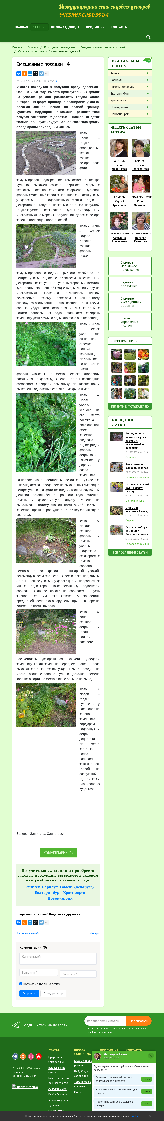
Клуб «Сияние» (57, 1094)
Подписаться (139, 1021)
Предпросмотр (53, 993)
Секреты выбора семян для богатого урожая (136, 530)
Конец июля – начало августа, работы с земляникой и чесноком (136, 441)
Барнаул (50, 886)
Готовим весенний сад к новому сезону (137, 487)
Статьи (39, 27)
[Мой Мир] (30, 73)
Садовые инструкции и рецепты (131, 302)
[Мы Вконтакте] (15, 1056)
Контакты (119, 27)
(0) (56, 81)
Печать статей (56, 1111)
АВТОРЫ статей (57, 1088)
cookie (135, 1116)
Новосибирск (119, 114)
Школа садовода (65, 27)
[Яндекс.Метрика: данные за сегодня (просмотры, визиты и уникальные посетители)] (25, 1086)
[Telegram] (41, 73)
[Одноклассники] (24, 73)
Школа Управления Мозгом (129, 321)
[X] (35, 73)
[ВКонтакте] (18, 73)
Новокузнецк (60, 898)
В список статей (27, 933)
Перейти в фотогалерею (130, 406)
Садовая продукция (129, 284)
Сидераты (131, 457)
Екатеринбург (48, 892)
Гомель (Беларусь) (77, 886)
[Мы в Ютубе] (39, 1056)
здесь (146, 1079)
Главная (21, 27)
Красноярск (74, 892)
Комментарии (58, 852)
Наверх (94, 933)
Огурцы (129, 520)
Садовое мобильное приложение (130, 266)
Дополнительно (134, 500)
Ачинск (33, 886)
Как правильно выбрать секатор (136, 466)
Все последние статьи (130, 552)
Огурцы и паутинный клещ (136, 509)
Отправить (29, 993)
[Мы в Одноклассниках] (23, 1056)
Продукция (95, 27)
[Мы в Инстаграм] (31, 1056)
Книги (77, 1092)
